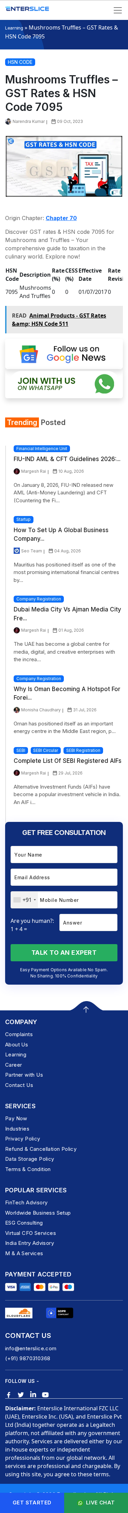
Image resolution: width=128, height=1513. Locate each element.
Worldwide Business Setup (38, 1213)
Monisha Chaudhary (41, 709)
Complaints (19, 1034)
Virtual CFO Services (30, 1233)
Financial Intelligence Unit (41, 448)
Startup (23, 519)
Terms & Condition (28, 1169)
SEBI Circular (45, 750)
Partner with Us (24, 1074)
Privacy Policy (22, 1138)
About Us (16, 1044)
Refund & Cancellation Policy (40, 1149)
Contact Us (19, 1085)
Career (13, 1065)
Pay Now (16, 1118)
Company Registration (38, 598)
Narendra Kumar (29, 121)
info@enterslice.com (31, 1348)
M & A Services (24, 1253)
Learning (14, 28)
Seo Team (31, 550)
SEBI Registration (83, 750)
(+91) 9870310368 (27, 1358)
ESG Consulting (24, 1222)
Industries (17, 1128)
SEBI (20, 750)
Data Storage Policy (29, 1159)
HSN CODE (20, 62)
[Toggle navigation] (118, 10)
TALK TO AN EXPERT (64, 952)
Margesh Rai (33, 471)
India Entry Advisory (29, 1243)
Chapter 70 (61, 218)
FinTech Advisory (26, 1202)
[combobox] (24, 900)
